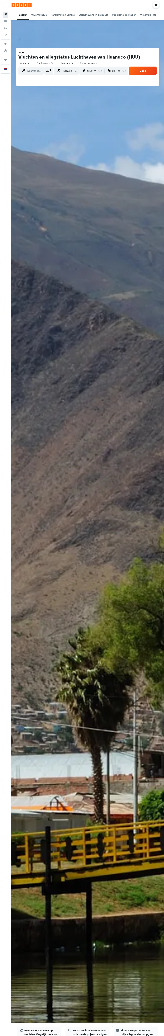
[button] (5, 4)
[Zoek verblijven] (5, 21)
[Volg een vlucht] (5, 51)
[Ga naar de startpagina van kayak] (22, 5)
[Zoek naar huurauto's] (5, 28)
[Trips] (5, 60)
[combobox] (67, 63)
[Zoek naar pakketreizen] (5, 35)
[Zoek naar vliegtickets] (5, 15)
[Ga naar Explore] (5, 44)
